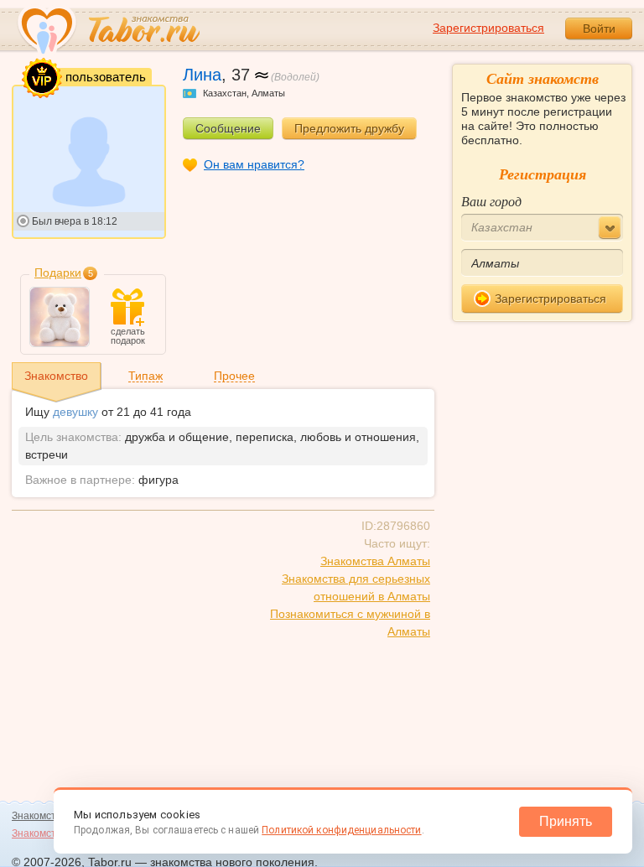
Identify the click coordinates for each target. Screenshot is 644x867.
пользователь (104, 76)
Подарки (57, 272)
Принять (565, 821)
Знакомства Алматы (375, 561)
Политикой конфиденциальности (341, 830)
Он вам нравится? (254, 164)
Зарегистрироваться (488, 27)
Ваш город (491, 201)
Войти (599, 28)
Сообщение (228, 128)
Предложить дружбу (349, 128)
